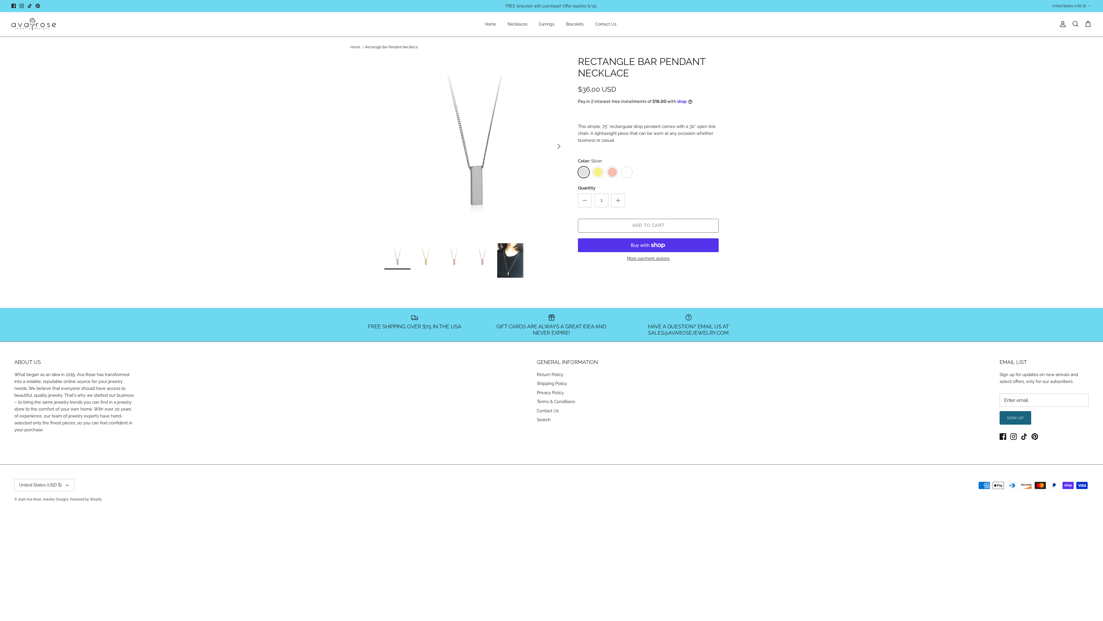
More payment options (648, 258)
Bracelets (575, 24)
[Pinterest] (38, 6)
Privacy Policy (550, 392)
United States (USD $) (1069, 6)
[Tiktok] (30, 6)
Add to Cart (648, 225)
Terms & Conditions (556, 401)
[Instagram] (22, 6)
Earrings (546, 24)
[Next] (559, 146)
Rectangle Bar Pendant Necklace (391, 47)
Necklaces (517, 24)
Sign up (1015, 418)
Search (544, 419)
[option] (474, 146)
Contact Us (605, 24)
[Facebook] (13, 6)
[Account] (1061, 24)
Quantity (586, 188)
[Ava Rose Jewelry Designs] (33, 24)
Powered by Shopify (86, 499)
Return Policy (550, 374)
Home (490, 24)
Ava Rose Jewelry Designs (47, 499)
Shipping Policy (552, 383)
